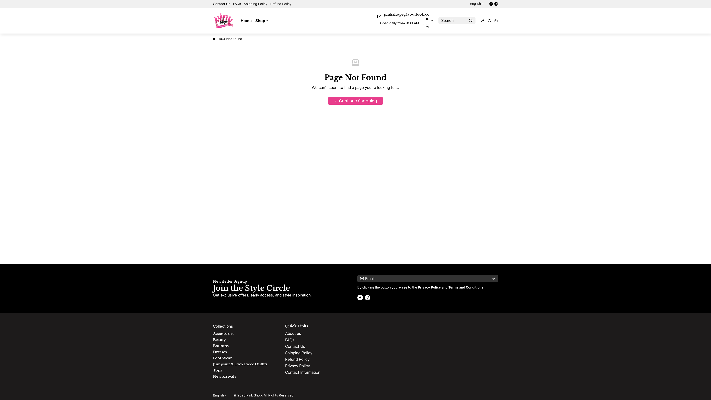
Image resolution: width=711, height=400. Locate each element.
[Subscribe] (493, 278)
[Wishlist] (489, 20)
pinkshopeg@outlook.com (407, 16)
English (475, 4)
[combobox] (456, 20)
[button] (496, 20)
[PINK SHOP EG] (224, 20)
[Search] (470, 20)
